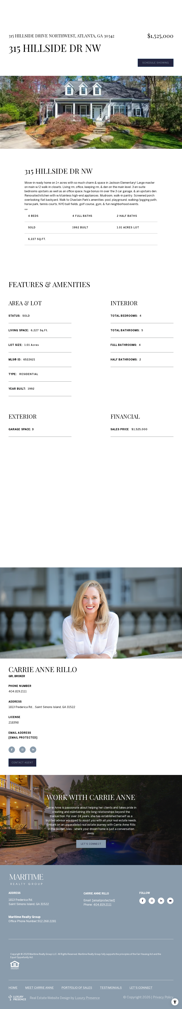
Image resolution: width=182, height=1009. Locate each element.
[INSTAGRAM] (22, 749)
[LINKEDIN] (33, 749)
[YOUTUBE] (170, 901)
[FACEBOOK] (12, 749)
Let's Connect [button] (91, 844)
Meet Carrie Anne (39, 987)
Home (13, 987)
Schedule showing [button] (155, 62)
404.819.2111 (18, 691)
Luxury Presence (87, 998)
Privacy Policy (163, 997)
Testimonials (111, 987)
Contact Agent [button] (22, 762)
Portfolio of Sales (76, 987)
